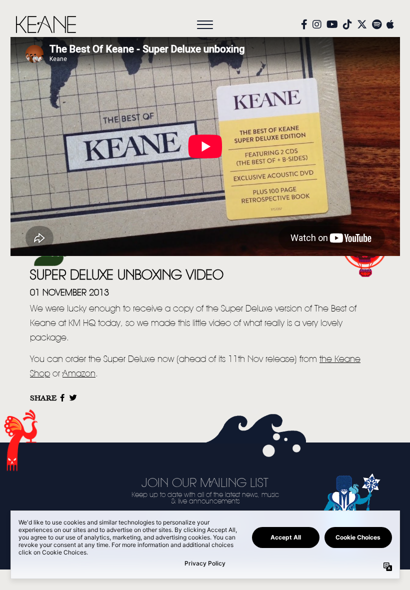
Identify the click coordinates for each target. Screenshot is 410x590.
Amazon (79, 374)
